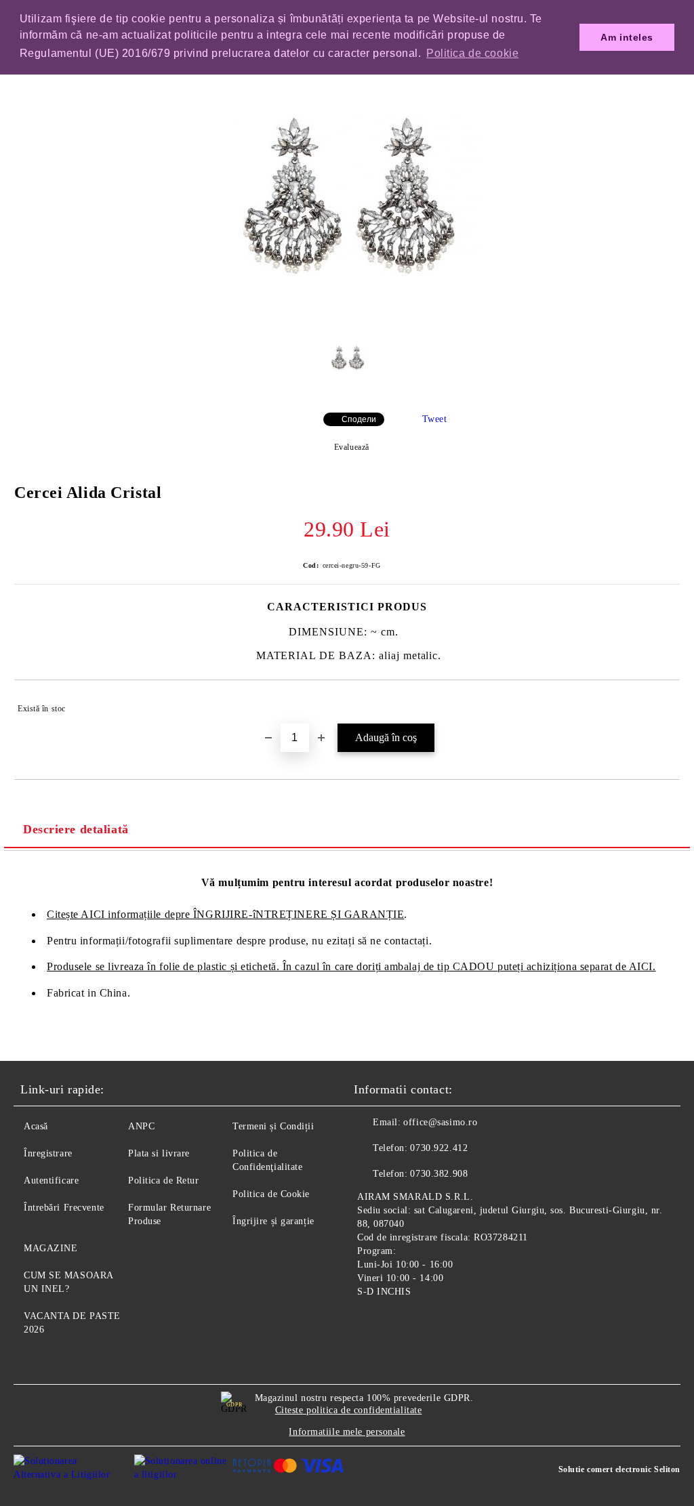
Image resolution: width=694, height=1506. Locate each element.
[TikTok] (431, 1323)
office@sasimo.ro (440, 1122)
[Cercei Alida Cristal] (347, 319)
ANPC (141, 1126)
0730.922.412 (439, 1148)
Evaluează (351, 447)
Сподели (359, 419)
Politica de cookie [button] (472, 53)
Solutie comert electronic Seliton (619, 1469)
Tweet (434, 419)
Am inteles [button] (626, 37)
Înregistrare (48, 1153)
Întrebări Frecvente (64, 1207)
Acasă (36, 1126)
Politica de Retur (163, 1180)
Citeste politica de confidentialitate (348, 1410)
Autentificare (51, 1180)
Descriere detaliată (76, 829)
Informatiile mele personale (347, 1432)
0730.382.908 (439, 1174)
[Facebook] (371, 1323)
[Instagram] (401, 1323)
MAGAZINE (50, 1248)
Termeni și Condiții (273, 1126)
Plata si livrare (159, 1153)
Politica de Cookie (271, 1194)
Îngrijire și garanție (273, 1221)
